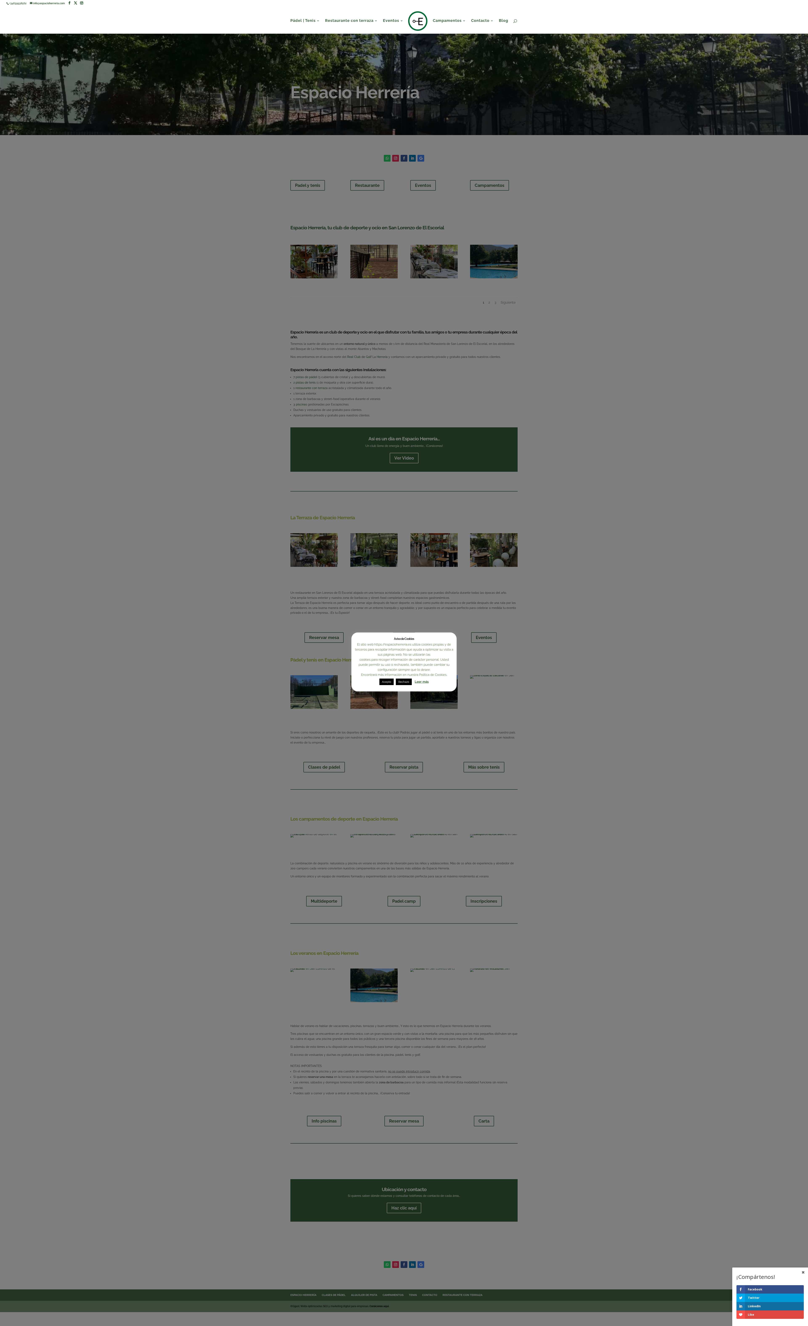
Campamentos (447, 21)
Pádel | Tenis (303, 21)
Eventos (391, 21)
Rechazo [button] (403, 681)
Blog (503, 21)
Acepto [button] (386, 681)
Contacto (480, 21)
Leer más (422, 682)
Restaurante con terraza (349, 21)
